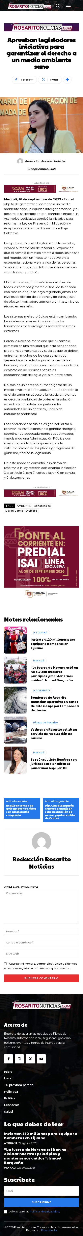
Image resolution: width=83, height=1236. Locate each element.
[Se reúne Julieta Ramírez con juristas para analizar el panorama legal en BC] (15, 760)
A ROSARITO (41, 690)
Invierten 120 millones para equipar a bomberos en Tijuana (53, 643)
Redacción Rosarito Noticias (45, 161)
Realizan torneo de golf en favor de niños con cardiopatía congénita (21, 810)
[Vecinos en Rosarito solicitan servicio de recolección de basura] (15, 730)
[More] (67, 80)
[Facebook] (8, 1058)
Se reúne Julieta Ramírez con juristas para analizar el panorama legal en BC (54, 763)
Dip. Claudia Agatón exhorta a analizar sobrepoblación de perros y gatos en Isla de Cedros (60, 812)
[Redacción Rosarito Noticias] (20, 161)
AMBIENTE (24, 505)
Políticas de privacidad (44, 1211)
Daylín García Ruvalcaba (21, 510)
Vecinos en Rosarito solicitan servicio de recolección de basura (54, 733)
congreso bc (42, 505)
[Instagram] (19, 1058)
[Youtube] (41, 1058)
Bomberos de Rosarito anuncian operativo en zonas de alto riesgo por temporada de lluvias (55, 703)
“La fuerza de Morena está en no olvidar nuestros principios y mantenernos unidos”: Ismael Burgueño (54, 673)
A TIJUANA (40, 632)
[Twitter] (30, 1058)
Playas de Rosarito (45, 722)
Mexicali (38, 660)
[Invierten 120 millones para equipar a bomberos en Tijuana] (15, 640)
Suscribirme (41, 1202)
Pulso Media (49, 1230)
